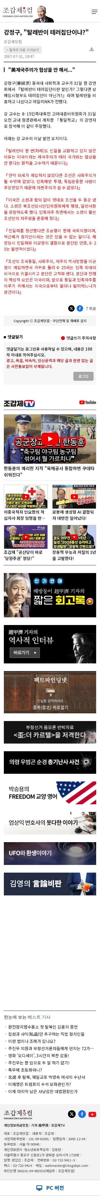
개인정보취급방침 (16, 1125)
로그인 (83, 376)
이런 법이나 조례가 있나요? (32, 1041)
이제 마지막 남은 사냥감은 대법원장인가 (43, 1091)
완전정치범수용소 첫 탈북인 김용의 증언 (43, 1027)
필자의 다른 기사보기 (23, 49)
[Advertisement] (50, 953)
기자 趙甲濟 (39, 1125)
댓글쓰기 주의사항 (81, 338)
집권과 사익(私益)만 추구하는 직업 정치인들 (46, 1034)
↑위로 (90, 308)
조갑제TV (58, 1125)
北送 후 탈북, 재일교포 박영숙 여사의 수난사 (46, 1077)
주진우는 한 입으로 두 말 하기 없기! (38, 1063)
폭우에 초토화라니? (25, 1070)
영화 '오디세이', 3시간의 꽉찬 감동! (38, 1055)
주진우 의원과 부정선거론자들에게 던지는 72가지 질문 (51, 1048)
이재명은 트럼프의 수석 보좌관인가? (39, 1084)
